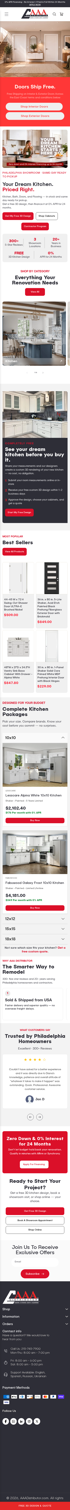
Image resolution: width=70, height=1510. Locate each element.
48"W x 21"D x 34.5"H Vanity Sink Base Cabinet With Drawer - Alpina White (18, 672)
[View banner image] (35, 149)
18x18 (10, 939)
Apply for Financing (34, 1164)
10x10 (10, 738)
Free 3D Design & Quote (35, 1506)
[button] (6, 14)
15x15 (10, 929)
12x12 (10, 919)
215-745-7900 (31, 1348)
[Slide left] (27, 372)
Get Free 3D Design (35, 1211)
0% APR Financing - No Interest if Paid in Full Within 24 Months (35, 2)
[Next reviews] (39, 1117)
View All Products (14, 551)
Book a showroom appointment (35, 1220)
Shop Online (35, 1230)
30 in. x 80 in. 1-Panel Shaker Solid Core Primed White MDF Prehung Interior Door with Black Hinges (50, 674)
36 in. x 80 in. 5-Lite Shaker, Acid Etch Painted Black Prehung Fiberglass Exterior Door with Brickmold (49, 608)
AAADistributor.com (34, 1498)
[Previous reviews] (30, 1117)
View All (35, 292)
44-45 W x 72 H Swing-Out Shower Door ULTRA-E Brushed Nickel (16, 604)
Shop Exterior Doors (35, 116)
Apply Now (35, 5)
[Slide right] (43, 372)
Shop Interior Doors (34, 106)
